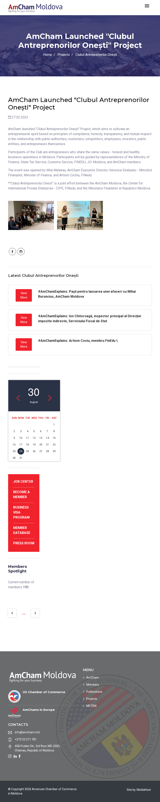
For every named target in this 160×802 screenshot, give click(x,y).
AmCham (92, 677)
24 (20, 451)
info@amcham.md (27, 732)
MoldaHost (144, 789)
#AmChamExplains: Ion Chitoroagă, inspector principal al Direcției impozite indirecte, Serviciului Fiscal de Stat (89, 318)
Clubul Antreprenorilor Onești (96, 55)
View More (23, 295)
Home (47, 55)
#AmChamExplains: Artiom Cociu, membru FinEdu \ (78, 341)
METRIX (91, 706)
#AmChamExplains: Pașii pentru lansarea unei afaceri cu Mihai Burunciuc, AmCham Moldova (87, 294)
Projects (64, 55)
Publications (94, 691)
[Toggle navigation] (147, 6)
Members (92, 684)
